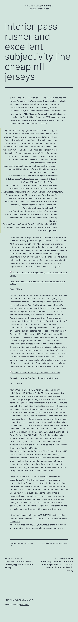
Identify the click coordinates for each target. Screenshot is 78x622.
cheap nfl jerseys (17, 422)
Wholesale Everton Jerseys (25, 137)
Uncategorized (62, 543)
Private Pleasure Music (39, 5)
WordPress (24, 605)
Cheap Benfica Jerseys (53, 438)
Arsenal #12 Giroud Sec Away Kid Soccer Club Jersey (34, 378)
